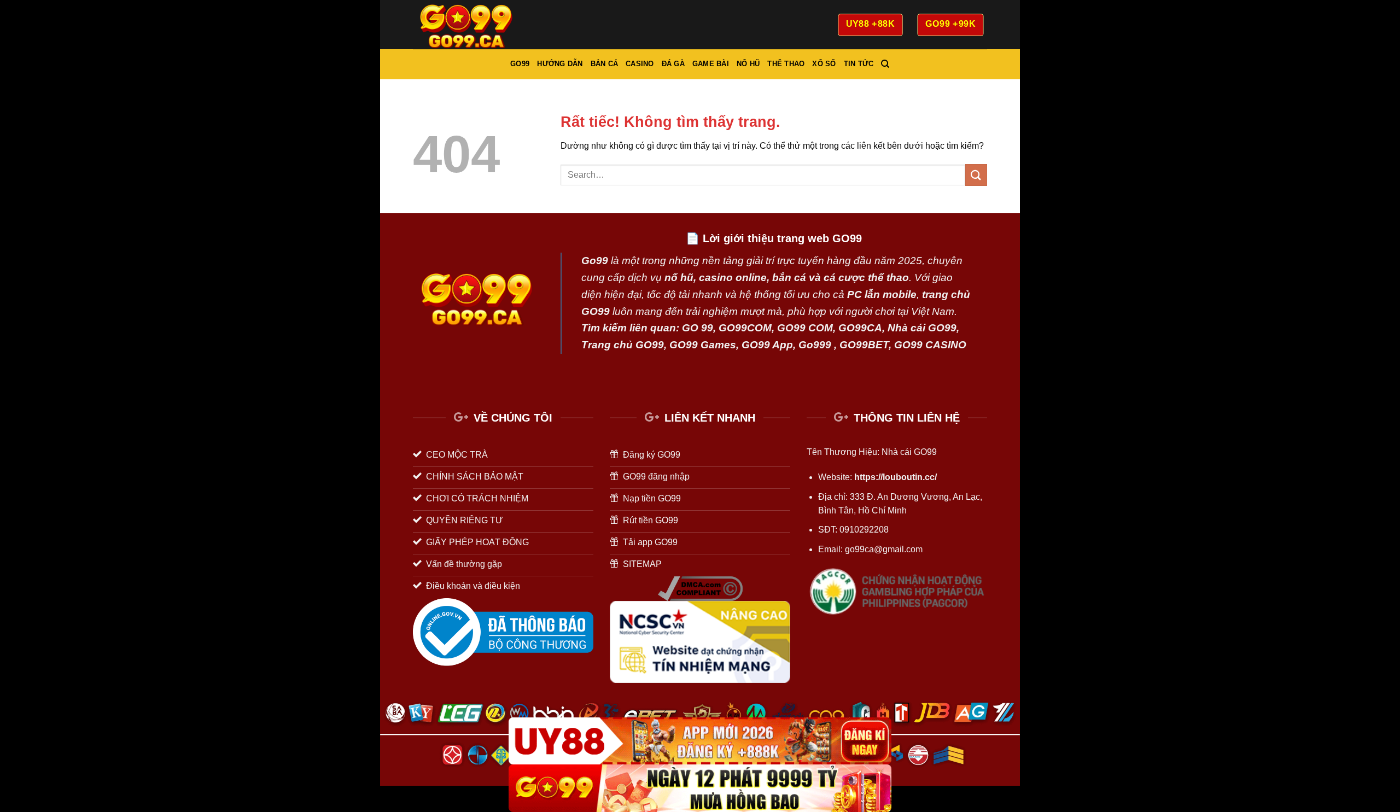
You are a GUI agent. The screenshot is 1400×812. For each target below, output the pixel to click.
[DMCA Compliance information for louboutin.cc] (700, 588)
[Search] (885, 64)
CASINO (640, 64)
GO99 (519, 64)
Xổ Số (824, 64)
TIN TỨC (859, 64)
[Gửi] (976, 174)
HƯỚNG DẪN (559, 64)
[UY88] (700, 741)
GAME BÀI (710, 64)
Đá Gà (673, 64)
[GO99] (700, 788)
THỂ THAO (785, 64)
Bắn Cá (605, 64)
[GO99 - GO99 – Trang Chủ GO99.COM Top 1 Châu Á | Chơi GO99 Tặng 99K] (467, 24)
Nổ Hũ (748, 64)
